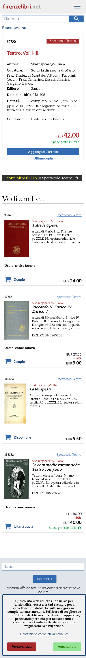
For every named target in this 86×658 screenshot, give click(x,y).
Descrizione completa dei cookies (44, 634)
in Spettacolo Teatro (38, 178)
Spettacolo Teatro (63, 41)
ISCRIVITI (44, 578)
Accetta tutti (67, 646)
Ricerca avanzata (15, 28)
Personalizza (22, 646)
